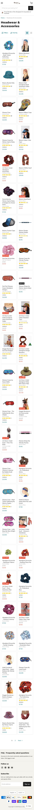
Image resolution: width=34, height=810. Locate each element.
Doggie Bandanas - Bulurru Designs (8, 696)
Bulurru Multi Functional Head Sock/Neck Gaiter (24, 84)
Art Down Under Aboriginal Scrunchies (7, 169)
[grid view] (27, 33)
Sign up (27, 784)
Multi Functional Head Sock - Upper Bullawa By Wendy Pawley (8, 670)
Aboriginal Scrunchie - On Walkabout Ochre (25, 470)
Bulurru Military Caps (25, 112)
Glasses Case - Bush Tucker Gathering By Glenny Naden (8, 501)
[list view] (31, 33)
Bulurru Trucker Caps (8, 230)
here (9, 758)
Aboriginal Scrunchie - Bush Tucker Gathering (8, 55)
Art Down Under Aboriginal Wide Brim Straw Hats (24, 382)
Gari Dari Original (6, 260)
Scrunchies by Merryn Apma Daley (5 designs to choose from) (8, 201)
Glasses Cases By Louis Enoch (24, 668)
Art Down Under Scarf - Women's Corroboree (24, 531)
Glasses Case (6, 112)
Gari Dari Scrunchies (8, 258)
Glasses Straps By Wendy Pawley (24, 442)
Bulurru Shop (5, 58)
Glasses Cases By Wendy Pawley (24, 259)
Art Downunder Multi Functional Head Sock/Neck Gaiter (7, 318)
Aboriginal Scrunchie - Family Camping (8, 644)
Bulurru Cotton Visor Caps (25, 141)
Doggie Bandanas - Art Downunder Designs (25, 413)
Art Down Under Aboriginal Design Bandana (24, 350)
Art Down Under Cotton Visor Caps (24, 618)
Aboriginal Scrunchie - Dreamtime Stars (25, 644)
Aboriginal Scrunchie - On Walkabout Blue (25, 588)
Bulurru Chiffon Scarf (25, 168)
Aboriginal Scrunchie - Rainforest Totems (8, 561)
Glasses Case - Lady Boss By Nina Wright (8, 530)
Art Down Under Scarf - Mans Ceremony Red (7, 588)
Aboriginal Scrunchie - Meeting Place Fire (25, 561)
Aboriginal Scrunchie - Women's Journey (8, 618)
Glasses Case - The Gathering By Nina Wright (8, 413)
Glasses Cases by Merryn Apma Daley (8, 141)
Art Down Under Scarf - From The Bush (7, 442)
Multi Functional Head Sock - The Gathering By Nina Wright (24, 725)
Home (3, 18)
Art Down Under (23, 114)
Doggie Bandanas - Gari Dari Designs (8, 350)
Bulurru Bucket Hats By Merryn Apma (8, 724)
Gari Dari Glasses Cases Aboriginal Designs (7, 288)
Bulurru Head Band (25, 199)
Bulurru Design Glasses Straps (23, 231)
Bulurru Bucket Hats (8, 83)
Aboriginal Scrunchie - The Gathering (25, 696)
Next (19, 740)
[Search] (30, 8)
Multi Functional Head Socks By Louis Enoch (25, 501)
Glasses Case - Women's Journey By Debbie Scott (7, 470)
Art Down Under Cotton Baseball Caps (24, 317)
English (12, 792)
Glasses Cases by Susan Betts (7, 381)
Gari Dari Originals (6, 352)
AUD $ (20, 792)
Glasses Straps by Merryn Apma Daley (25, 287)
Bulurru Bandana (24, 53)
